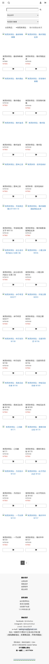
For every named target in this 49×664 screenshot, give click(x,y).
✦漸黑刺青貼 (21, 27)
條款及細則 (26, 642)
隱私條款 (17, 642)
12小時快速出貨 (24, 609)
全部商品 (8, 27)
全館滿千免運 (24, 606)
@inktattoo (29, 621)
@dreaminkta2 (29, 624)
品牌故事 (24, 581)
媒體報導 (24, 586)
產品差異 (24, 589)
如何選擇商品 (24, 601)
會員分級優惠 (24, 604)
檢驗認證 (24, 584)
